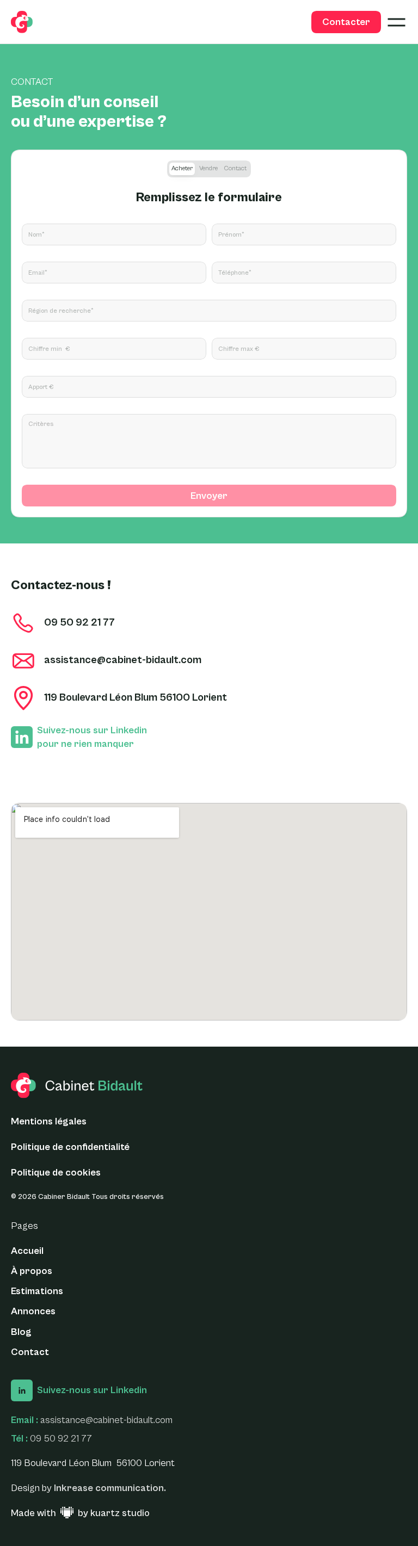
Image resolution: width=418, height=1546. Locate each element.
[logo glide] (22, 22)
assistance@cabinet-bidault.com (106, 1420)
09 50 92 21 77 (61, 1438)
